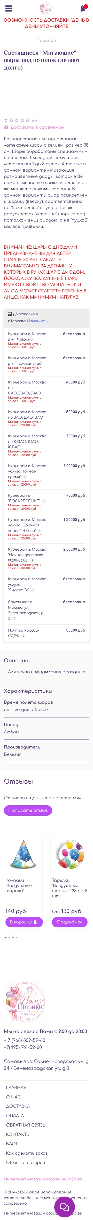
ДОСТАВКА (18, 1106)
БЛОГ (12, 1144)
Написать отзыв (28, 810)
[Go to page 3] (13, 937)
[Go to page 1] (5, 937)
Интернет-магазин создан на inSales (43, 1179)
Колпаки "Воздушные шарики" (18, 885)
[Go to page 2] (9, 937)
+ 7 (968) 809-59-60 (24, 1040)
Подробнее (70, 922)
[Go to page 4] (16, 937)
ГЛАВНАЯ (16, 1087)
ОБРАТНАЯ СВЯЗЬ (25, 1125)
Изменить (37, 321)
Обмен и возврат (26, 1162)
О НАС (13, 1097)
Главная (46, 40)
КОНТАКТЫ (18, 1134)
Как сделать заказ (27, 1153)
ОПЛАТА (15, 1116)
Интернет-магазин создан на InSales (43, 1213)
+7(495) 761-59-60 (23, 1047)
